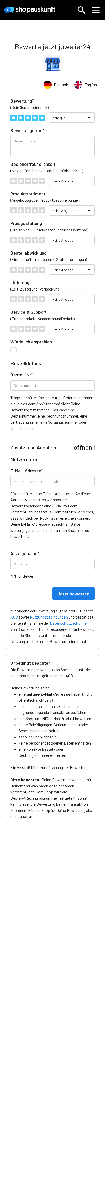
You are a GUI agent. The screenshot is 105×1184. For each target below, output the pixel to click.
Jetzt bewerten (73, 593)
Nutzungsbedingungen (49, 616)
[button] (81, 10)
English (90, 84)
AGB (69, 675)
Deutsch (61, 84)
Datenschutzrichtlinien (69, 623)
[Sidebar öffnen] (96, 10)
